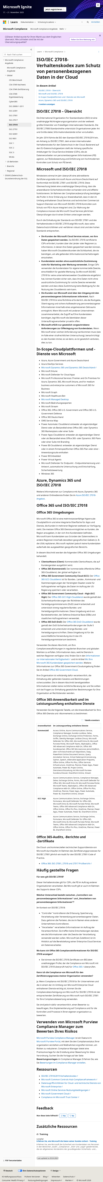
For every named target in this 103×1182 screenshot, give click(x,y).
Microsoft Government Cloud (55, 1093)
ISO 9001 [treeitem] (13, 138)
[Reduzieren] (31, 50)
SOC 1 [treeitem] (11, 143)
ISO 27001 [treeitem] (13, 115)
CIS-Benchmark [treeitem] (15, 80)
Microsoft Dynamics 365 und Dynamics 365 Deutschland (68, 367)
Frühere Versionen (32, 1176)
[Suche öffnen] (87, 22)
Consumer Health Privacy (12, 1180)
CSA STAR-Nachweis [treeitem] (17, 84)
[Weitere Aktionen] (99, 52)
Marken (68, 1180)
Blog (45, 1176)
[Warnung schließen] (98, 5)
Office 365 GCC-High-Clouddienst (67, 597)
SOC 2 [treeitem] (11, 147)
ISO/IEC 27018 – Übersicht (50, 90)
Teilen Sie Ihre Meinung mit (83, 39)
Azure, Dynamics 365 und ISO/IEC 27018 (55, 100)
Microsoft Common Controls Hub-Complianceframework (68, 1079)
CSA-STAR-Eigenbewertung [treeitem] (16, 95)
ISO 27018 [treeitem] (13, 124)
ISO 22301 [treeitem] (13, 111)
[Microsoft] (4, 22)
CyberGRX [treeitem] (13, 101)
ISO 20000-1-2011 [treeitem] (16, 106)
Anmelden (95, 22)
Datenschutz (68, 1176)
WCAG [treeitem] (11, 157)
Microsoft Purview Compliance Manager (56, 1038)
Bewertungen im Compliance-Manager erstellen (62, 1062)
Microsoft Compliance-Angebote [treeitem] (16, 69)
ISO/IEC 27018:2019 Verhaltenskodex (58, 1076)
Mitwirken (56, 1176)
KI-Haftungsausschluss (11, 1176)
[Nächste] (82, 22)
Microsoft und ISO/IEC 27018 (51, 94)
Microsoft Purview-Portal (48, 1041)
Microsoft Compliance (54, 52)
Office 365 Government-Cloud (63, 669)
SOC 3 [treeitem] (11, 152)
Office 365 (77, 966)
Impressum (56, 1180)
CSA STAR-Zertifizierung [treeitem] (19, 89)
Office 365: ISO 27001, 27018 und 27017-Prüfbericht (65, 863)
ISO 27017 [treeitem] (13, 120)
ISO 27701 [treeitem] (13, 129)
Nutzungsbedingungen (38, 1180)
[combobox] (17, 55)
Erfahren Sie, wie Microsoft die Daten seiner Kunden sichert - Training (67, 1141)
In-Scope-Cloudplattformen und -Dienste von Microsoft (62, 97)
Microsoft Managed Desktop (55, 399)
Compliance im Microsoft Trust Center (59, 1097)
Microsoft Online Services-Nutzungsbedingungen (64, 1090)
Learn (39, 52)
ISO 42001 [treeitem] (13, 134)
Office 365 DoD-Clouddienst (80, 621)
